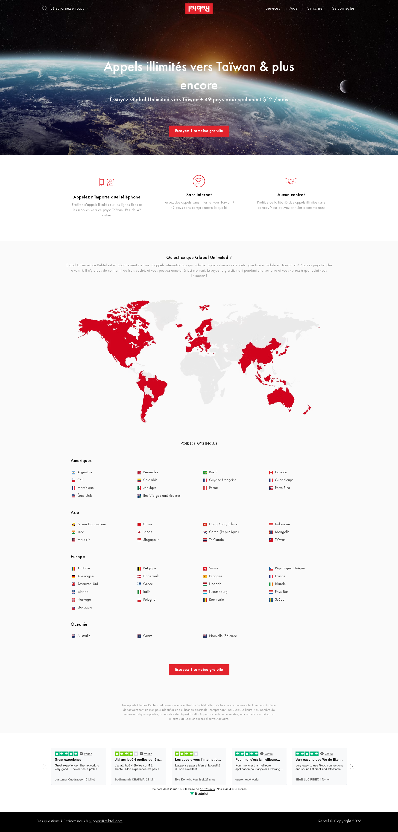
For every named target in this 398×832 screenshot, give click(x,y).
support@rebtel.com (106, 821)
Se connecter (343, 8)
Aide (294, 8)
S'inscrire (314, 8)
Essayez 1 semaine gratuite (199, 131)
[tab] (199, 460)
